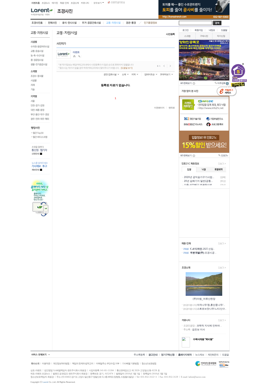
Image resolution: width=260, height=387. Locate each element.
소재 (124, 74)
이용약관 (46, 363)
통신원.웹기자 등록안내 (40, 151)
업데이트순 (149, 74)
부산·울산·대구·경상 (40, 114)
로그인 (185, 30)
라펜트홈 (35, 3)
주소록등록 (139, 354)
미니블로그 (75, 56)
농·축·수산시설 (40, 55)
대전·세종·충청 (40, 110)
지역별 (40, 96)
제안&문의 (213, 354)
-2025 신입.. (202, 248)
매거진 (55, 3)
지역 (133, 74)
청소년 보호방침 (149, 363)
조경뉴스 (46, 3)
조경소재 (75, 3)
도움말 (224, 30)
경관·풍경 (131, 23)
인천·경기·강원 (40, 105)
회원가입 (199, 30)
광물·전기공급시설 (40, 65)
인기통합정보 (151, 23)
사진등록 (170, 34)
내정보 (212, 30)
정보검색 (79, 56)
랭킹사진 (40, 126)
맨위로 (172, 107)
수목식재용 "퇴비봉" (203, 339)
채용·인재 (64, 3)
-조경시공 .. (203, 252)
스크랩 (187, 36)
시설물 (40, 80)
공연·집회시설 (110, 74)
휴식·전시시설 (69, 23)
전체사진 (53, 23)
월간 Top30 (40, 133)
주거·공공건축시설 (91, 23)
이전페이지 (159, 107)
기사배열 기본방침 (130, 363)
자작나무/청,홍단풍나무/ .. (211, 305)
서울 (40, 101)
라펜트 (76, 52)
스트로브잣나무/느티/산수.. (211, 308)
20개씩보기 (165, 74)
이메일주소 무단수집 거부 (107, 363)
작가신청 (221, 36)
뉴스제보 (199, 354)
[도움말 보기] (126, 68)
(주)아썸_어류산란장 (204, 298)
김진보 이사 (198, 329)
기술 (40, 90)
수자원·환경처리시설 (40, 46)
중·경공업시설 (40, 60)
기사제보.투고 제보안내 (40, 166)
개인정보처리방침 (61, 363)
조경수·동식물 (40, 76)
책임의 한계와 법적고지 (82, 363)
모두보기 (97, 3)
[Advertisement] (204, 213)
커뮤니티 (85, 3)
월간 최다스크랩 (40, 137)
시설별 (40, 41)
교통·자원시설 (113, 23)
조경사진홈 (38, 23)
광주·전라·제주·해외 (40, 119)
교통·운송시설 (40, 51)
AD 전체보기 (186, 83)
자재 (40, 85)
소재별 (40, 71)
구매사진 (204, 36)
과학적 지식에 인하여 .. (209, 325)
